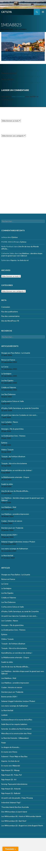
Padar (3, 743)
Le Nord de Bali (7, 555)
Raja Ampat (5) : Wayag (10, 770)
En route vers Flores (9, 752)
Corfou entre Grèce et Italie (12, 401)
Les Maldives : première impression (15, 514)
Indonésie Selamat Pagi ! (11, 802)
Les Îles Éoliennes (8, 394)
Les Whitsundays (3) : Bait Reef (13, 821)
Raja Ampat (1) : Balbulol (10, 793)
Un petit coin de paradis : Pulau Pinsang (17, 798)
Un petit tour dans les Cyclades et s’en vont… (19, 415)
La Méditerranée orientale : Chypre (15, 477)
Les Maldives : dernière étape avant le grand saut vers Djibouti (21, 168)
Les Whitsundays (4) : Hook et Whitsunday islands (21, 816)
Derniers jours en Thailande (12, 528)
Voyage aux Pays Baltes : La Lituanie (15, 353)
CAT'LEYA (6, 11)
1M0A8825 (23, 29)
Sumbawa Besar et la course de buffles (16, 719)
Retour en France (8, 360)
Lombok (4, 715)
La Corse (4, 367)
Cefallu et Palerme (8, 387)
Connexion (5, 191)
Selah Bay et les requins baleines (14, 724)
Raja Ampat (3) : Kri (8, 779)
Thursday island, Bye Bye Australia (15, 807)
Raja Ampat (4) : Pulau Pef (11, 775)
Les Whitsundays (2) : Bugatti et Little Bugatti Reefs (22, 825)
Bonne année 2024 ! (9, 535)
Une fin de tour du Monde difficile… (15, 491)
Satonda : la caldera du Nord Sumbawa (16, 729)
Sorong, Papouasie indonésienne (14, 784)
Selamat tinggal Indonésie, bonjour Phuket (18, 542)
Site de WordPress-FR (10, 205)
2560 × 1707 (13, 29)
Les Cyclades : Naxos (9, 422)
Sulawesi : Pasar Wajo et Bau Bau (14, 756)
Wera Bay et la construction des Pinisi (16, 733)
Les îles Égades (7, 380)
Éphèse (15, 151)
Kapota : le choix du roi (19, 174)
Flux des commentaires (10, 200)
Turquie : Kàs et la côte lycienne (14, 463)
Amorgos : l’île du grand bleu (12, 429)
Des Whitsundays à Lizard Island (14, 812)
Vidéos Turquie (7, 449)
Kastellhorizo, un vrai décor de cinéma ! (16, 470)
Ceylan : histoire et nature (11, 521)
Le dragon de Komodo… (10, 747)
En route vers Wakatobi (10, 766)
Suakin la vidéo (7, 484)
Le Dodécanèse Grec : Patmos (13, 436)
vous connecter (18, 96)
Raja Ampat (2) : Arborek (11, 789)
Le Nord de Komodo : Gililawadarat (15, 738)
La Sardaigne (6, 373)
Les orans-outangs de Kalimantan (14, 548)
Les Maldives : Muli (8, 507)
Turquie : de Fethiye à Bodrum (13, 456)
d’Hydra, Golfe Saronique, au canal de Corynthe (20, 408)
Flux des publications (9, 196)
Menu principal (43, 12)
